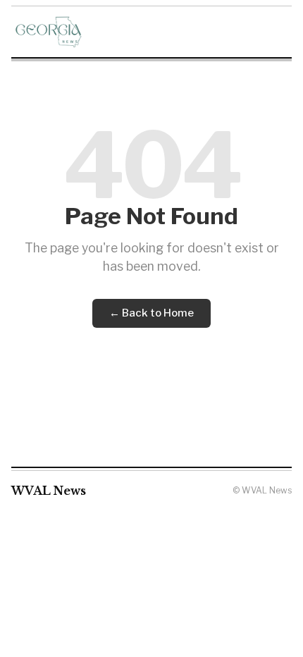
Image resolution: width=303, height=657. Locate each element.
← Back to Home (151, 313)
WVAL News (48, 491)
